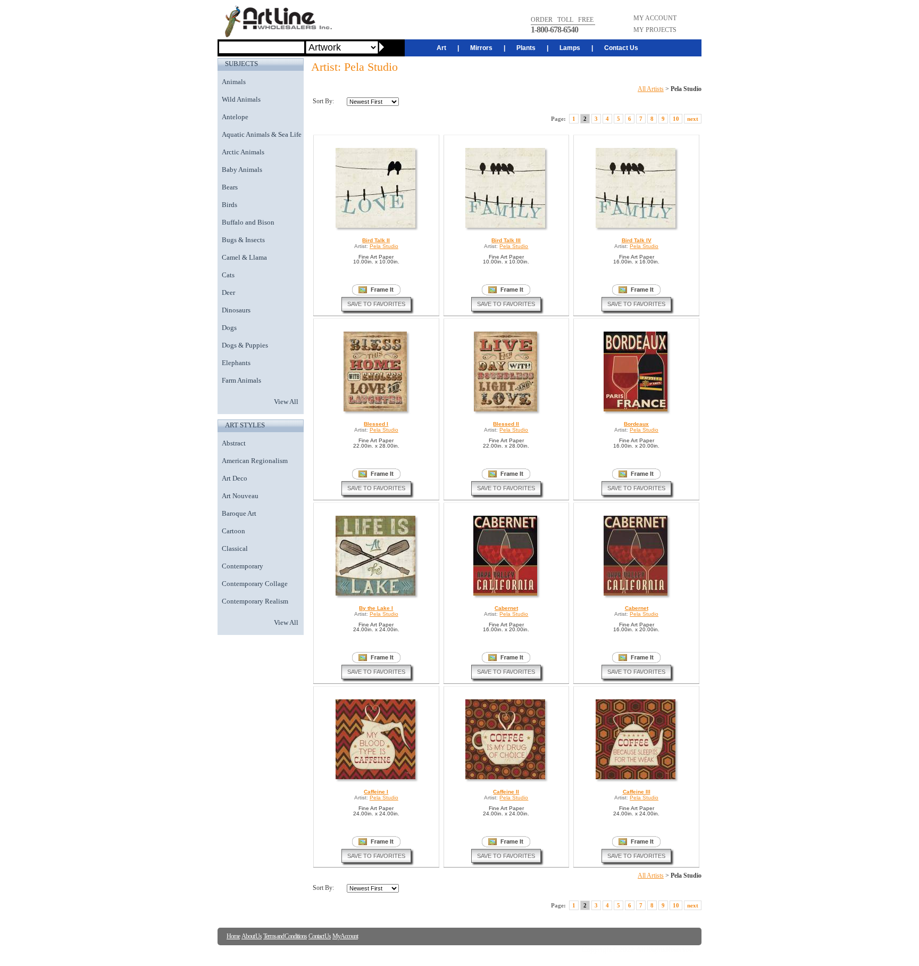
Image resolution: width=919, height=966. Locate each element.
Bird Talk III (506, 240)
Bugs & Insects (243, 240)
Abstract (234, 443)
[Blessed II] (506, 411)
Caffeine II (506, 792)
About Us (251, 936)
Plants (526, 48)
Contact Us (621, 48)
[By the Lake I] (376, 595)
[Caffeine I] (376, 779)
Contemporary (242, 566)
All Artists (651, 89)
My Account (345, 936)
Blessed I (376, 424)
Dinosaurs (236, 310)
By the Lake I (376, 608)
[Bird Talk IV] (636, 227)
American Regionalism (255, 461)
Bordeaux (636, 424)
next (692, 118)
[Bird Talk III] (506, 227)
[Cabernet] (506, 595)
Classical (235, 548)
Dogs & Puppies (245, 345)
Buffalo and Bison (248, 222)
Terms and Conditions (285, 936)
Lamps (569, 48)
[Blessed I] (376, 411)
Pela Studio (384, 246)
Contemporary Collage (255, 584)
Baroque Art (239, 513)
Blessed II (506, 424)
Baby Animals (242, 170)
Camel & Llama (244, 257)
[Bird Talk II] (376, 227)
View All (286, 402)
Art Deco (234, 478)
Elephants (236, 363)
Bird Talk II (376, 240)
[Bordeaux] (636, 411)
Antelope (235, 117)
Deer (228, 292)
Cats (228, 275)
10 (676, 118)
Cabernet (506, 608)
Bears (230, 187)
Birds (229, 205)
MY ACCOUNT (654, 18)
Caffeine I (376, 792)
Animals (234, 82)
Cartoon (233, 531)
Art (441, 48)
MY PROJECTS (654, 30)
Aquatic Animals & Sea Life (262, 134)
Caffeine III (636, 792)
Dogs (229, 328)
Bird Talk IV (636, 240)
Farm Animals (241, 380)
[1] (376, 289)
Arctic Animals (243, 152)
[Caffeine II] (506, 779)
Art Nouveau (240, 496)
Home (233, 936)
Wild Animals (241, 99)
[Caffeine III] (636, 779)
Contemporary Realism (255, 601)
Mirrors (481, 48)
